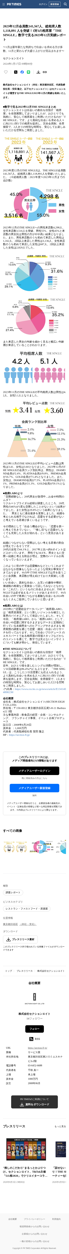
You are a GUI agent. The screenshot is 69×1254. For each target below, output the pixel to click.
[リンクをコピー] (45, 72)
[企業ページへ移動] (35, 999)
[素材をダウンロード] (38, 72)
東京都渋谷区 (10, 924)
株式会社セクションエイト (51, 971)
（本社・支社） (28, 924)
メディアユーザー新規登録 (34, 788)
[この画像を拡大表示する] (15, 847)
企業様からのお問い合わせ (34, 1233)
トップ (8, 971)
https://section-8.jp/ (19, 734)
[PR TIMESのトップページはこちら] (14, 4)
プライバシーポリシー (34, 1219)
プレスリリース (25, 971)
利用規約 (56, 1219)
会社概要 (12, 1219)
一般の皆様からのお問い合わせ (34, 1241)
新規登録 (54, 4)
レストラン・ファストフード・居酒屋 (27, 908)
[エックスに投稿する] (16, 72)
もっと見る (60, 1126)
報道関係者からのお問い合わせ (34, 1226)
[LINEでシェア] (28, 72)
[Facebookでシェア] (22, 72)
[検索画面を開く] (65, 4)
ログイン (43, 4)
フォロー (34, 1029)
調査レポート (13, 892)
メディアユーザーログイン (34, 770)
